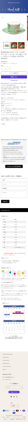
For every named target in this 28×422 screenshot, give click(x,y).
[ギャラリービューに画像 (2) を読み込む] (14, 45)
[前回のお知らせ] (2, 2)
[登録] (21, 387)
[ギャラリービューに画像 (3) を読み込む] (21, 45)
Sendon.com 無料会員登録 (14, 166)
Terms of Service (7, 366)
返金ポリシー (9, 417)
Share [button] (3, 124)
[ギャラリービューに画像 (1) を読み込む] (6, 45)
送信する (5, 201)
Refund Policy (6, 363)
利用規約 (24, 417)
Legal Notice (6, 357)
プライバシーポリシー (17, 417)
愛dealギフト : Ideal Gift (13, 415)
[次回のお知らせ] (25, 2)
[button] (2, 9)
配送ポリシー (6, 419)
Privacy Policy (6, 360)
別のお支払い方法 (14, 80)
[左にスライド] (1, 45)
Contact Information (7, 354)
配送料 (4, 63)
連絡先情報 (12, 419)
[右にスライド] (26, 45)
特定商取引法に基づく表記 (20, 419)
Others (4, 369)
